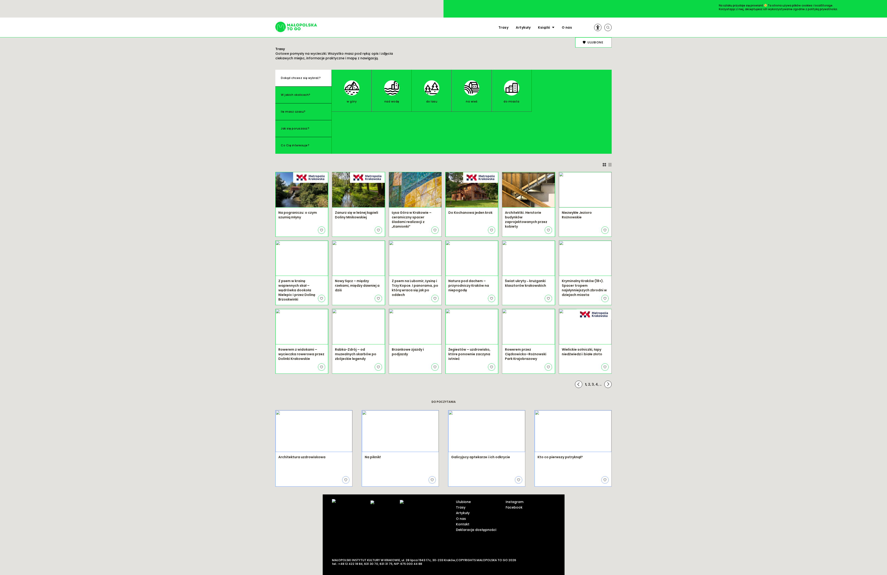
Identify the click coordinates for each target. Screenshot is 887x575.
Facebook (514, 507)
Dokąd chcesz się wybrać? (301, 78)
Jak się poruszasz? (295, 128)
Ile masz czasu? (293, 112)
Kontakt (462, 524)
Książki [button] (544, 27)
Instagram (514, 502)
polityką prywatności (822, 9)
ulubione (595, 42)
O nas (567, 27)
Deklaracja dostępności (476, 529)
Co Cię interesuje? (295, 145)
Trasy (503, 27)
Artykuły (523, 27)
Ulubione (463, 502)
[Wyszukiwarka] (608, 27)
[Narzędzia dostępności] (597, 27)
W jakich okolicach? (295, 95)
